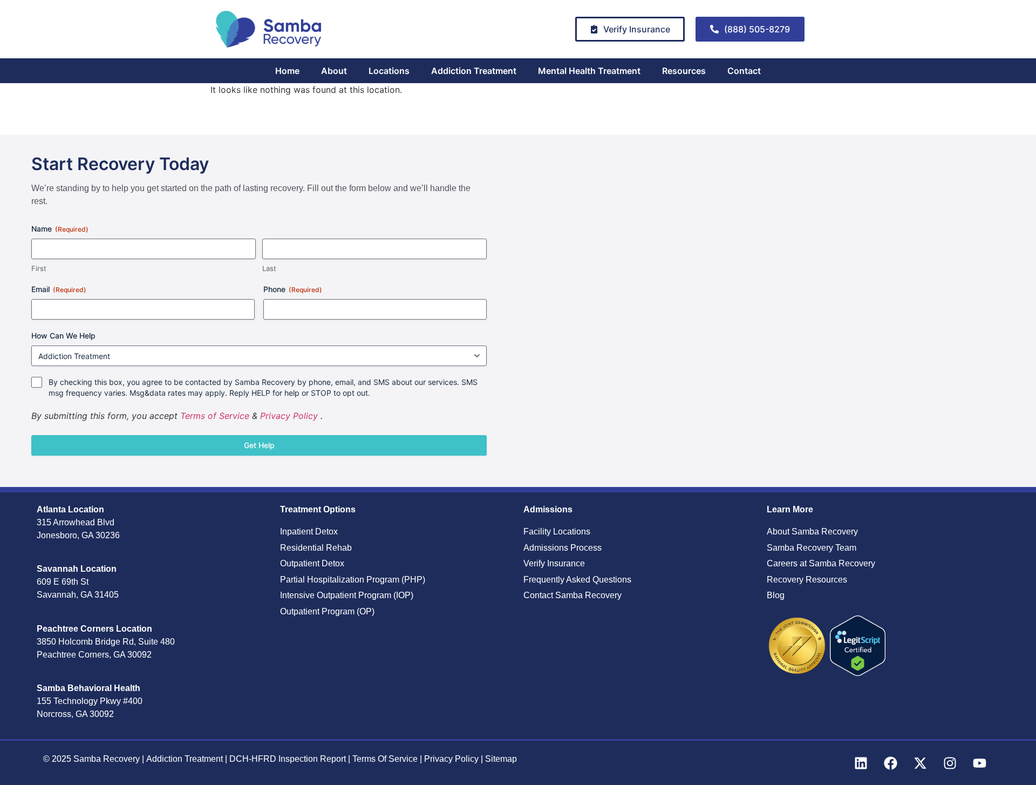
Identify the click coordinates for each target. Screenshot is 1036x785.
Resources (684, 70)
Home (287, 70)
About (334, 70)
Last (269, 268)
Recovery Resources (807, 579)
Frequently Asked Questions (577, 579)
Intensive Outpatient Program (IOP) (346, 595)
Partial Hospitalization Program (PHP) (352, 579)
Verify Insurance (554, 563)
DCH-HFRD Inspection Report (288, 758)
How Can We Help (63, 335)
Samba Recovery (106, 758)
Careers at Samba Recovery (821, 563)
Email (58, 289)
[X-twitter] (919, 762)
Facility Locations (556, 531)
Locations (389, 70)
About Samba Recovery (812, 531)
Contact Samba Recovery (572, 595)
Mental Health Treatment (589, 70)
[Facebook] (890, 762)
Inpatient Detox (309, 531)
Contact (744, 70)
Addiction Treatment (473, 70)
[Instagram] (949, 762)
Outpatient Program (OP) (327, 611)
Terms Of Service (386, 758)
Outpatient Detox (312, 563)
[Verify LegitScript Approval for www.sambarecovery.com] (857, 672)
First (38, 268)
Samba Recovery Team (811, 547)
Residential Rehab (316, 547)
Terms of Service (214, 415)
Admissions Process (562, 547)
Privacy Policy (289, 415)
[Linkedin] (860, 762)
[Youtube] (979, 762)
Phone (292, 289)
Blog (776, 595)
